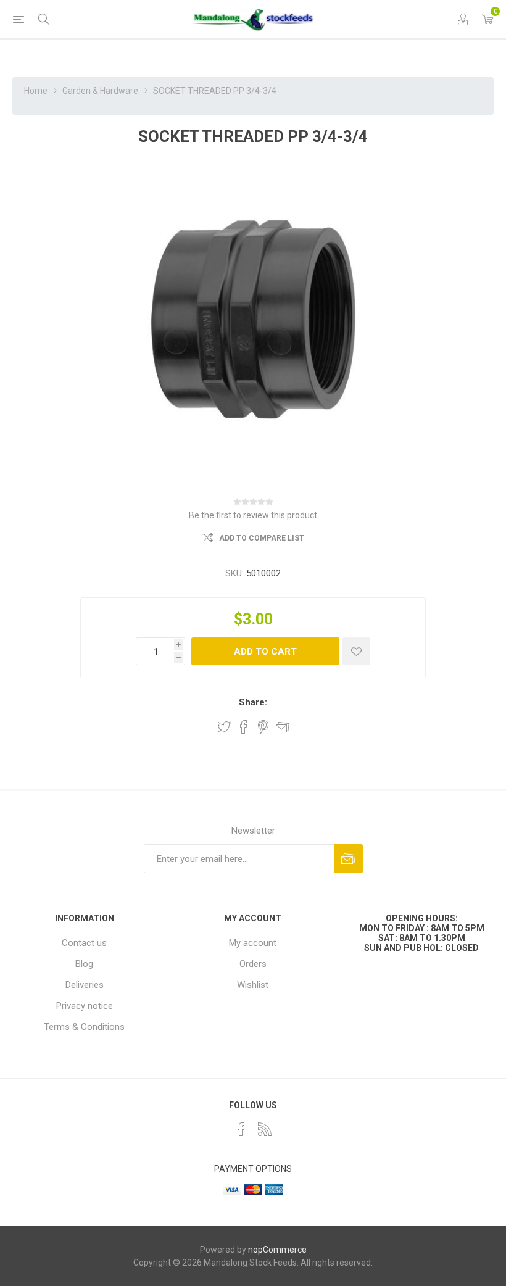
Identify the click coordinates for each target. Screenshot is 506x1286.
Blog (84, 963)
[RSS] (265, 1129)
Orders (253, 963)
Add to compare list (261, 538)
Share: (253, 702)
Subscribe (348, 858)
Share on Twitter (224, 727)
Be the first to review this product (253, 515)
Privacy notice (84, 1005)
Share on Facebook (244, 727)
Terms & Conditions (84, 1026)
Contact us (84, 942)
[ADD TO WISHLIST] (356, 651)
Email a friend (282, 727)
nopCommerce (277, 1250)
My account (252, 942)
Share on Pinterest (263, 727)
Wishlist (252, 984)
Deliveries (84, 984)
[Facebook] (241, 1129)
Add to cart (265, 651)
